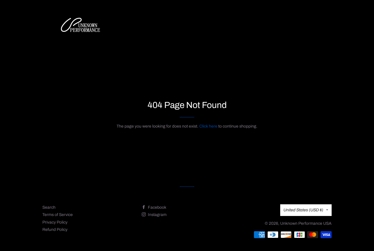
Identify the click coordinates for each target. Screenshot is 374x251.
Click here (208, 126)
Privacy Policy (54, 222)
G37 (246, 26)
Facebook (156, 207)
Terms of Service (57, 214)
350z (185, 26)
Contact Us (275, 26)
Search (49, 207)
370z (226, 26)
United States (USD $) (303, 210)
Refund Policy (54, 229)
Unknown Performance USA (306, 223)
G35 (205, 26)
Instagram (157, 214)
